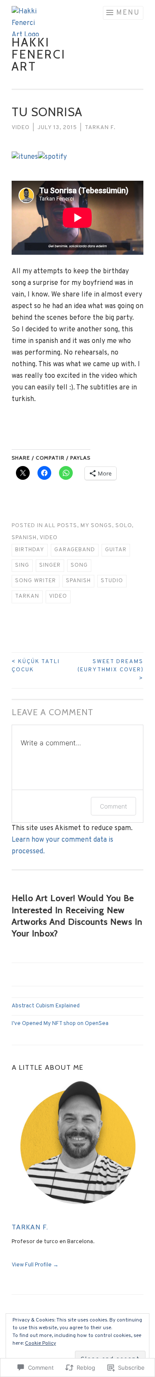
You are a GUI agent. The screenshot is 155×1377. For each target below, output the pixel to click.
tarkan (27, 596)
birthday (29, 549)
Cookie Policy (40, 1343)
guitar (116, 549)
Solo (123, 525)
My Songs (96, 525)
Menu (128, 13)
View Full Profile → (35, 1265)
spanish (78, 580)
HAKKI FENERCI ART (39, 54)
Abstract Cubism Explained (46, 1006)
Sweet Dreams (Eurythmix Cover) (110, 670)
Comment (113, 806)
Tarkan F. (100, 127)
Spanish (24, 537)
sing (22, 565)
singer (50, 565)
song (79, 565)
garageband (74, 549)
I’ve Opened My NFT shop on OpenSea (60, 1023)
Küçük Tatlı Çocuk (36, 666)
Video (21, 127)
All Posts (60, 525)
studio (112, 580)
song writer (35, 580)
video (58, 596)
